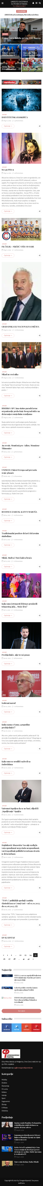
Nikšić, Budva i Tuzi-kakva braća (17, 557)
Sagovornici (6, 1101)
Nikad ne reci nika (10, 374)
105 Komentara (19, 941)
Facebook (7, 1029)
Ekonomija (5, 1086)
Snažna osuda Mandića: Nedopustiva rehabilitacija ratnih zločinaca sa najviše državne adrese (27, 1125)
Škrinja (4, 1104)
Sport (5, 34)
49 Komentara (18, 121)
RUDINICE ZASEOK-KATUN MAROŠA (19, 512)
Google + (26, 1029)
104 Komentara (18, 815)
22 (20, 955)
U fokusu (4, 1108)
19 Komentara (18, 731)
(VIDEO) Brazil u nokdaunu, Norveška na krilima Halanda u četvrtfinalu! (25, 1000)
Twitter (16, 1029)
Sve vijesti (21, 1011)
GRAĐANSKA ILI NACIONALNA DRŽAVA (20, 326)
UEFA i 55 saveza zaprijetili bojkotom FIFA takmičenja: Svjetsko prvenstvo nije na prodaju (27, 977)
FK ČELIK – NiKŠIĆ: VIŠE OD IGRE (18, 246)
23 (25, 955)
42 (29, 959)
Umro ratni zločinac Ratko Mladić (26, 1162)
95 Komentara (18, 173)
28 (14, 959)
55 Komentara (18, 658)
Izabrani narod (9, 703)
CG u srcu (5, 1089)
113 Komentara (17, 561)
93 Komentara (18, 417)
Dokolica (5, 1111)
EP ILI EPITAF (8, 937)
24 (30, 955)
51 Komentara (18, 476)
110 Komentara (19, 330)
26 (4, 959)
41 (23, 959)
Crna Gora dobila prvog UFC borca (21, 38)
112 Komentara (17, 539)
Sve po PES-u (8, 169)
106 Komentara (18, 768)
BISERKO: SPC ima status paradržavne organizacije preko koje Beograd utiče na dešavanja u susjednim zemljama (21, 411)
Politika (4, 1080)
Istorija (4, 1095)
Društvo (4, 1083)
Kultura (4, 1092)
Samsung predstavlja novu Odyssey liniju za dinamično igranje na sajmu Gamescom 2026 (27, 1137)
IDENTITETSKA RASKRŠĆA (15, 117)
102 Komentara (18, 515)
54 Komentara (18, 910)
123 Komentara (18, 250)
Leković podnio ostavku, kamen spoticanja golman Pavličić (25, 989)
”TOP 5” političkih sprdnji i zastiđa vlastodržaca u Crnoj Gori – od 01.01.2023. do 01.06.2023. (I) (21, 903)
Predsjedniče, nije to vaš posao (16, 655)
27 (9, 959)
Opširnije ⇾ (8, 126)
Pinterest (36, 1029)
